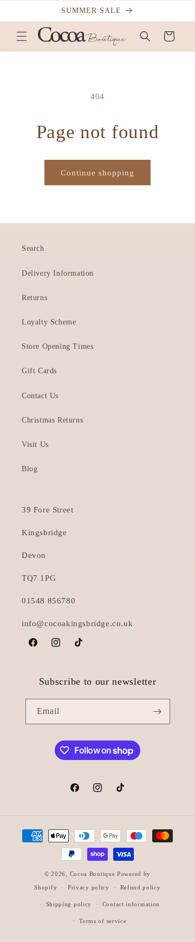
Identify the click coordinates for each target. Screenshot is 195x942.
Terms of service (102, 921)
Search (33, 248)
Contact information (131, 904)
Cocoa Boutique (92, 873)
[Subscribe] (158, 711)
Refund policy (140, 887)
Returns (34, 298)
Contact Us (40, 396)
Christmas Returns (52, 420)
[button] (22, 36)
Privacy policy (88, 887)
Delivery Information (58, 273)
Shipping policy (69, 904)
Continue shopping (97, 172)
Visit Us (35, 444)
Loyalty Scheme (49, 322)
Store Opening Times (57, 346)
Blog (29, 469)
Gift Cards (39, 371)
